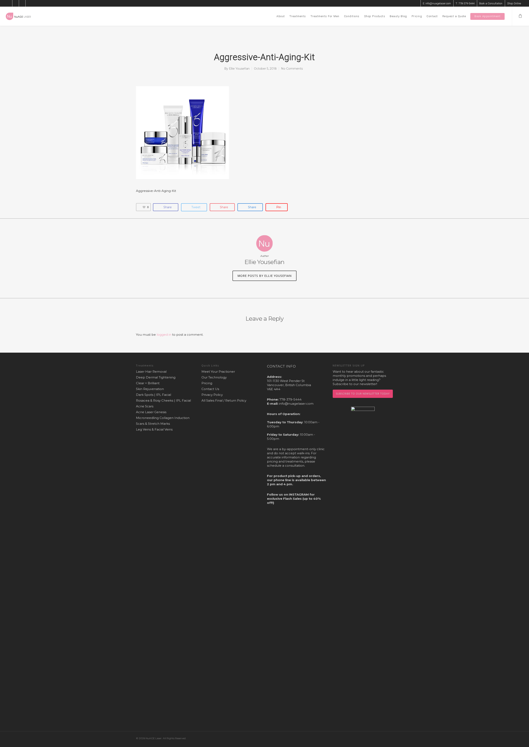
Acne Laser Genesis (151, 412)
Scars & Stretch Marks (153, 424)
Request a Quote (454, 16)
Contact (432, 16)
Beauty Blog (398, 16)
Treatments (298, 16)
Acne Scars (144, 406)
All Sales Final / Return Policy (223, 400)
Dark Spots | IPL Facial (153, 395)
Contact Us (210, 389)
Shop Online (514, 3)
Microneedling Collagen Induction (162, 418)
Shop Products (374, 16)
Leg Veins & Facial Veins (154, 429)
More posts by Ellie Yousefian (264, 276)
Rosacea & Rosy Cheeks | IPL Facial (163, 400)
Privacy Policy (212, 395)
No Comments (292, 68)
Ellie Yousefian (239, 68)
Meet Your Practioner (218, 372)
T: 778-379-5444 (465, 3)
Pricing (417, 16)
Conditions (352, 16)
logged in (164, 335)
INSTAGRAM (299, 494)
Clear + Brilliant (148, 383)
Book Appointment (487, 16)
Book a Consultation (490, 3)
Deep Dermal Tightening (155, 377)
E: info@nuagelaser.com (437, 3)
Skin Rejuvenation (150, 389)
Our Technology (214, 377)
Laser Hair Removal (151, 372)
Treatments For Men (325, 16)
